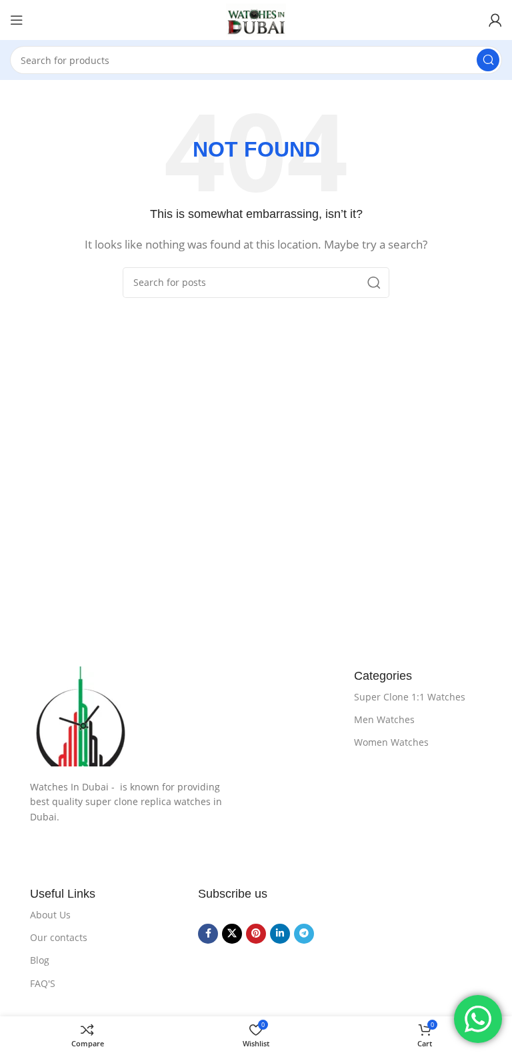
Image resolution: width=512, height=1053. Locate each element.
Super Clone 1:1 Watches (409, 696)
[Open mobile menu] (16, 20)
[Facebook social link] (208, 934)
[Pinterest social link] (256, 934)
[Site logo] (256, 20)
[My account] (495, 20)
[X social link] (232, 934)
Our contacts (58, 937)
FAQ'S (42, 983)
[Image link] (178, 716)
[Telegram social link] (304, 934)
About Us (50, 914)
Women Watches (391, 742)
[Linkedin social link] (280, 934)
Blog (39, 960)
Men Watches (384, 719)
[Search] (488, 60)
